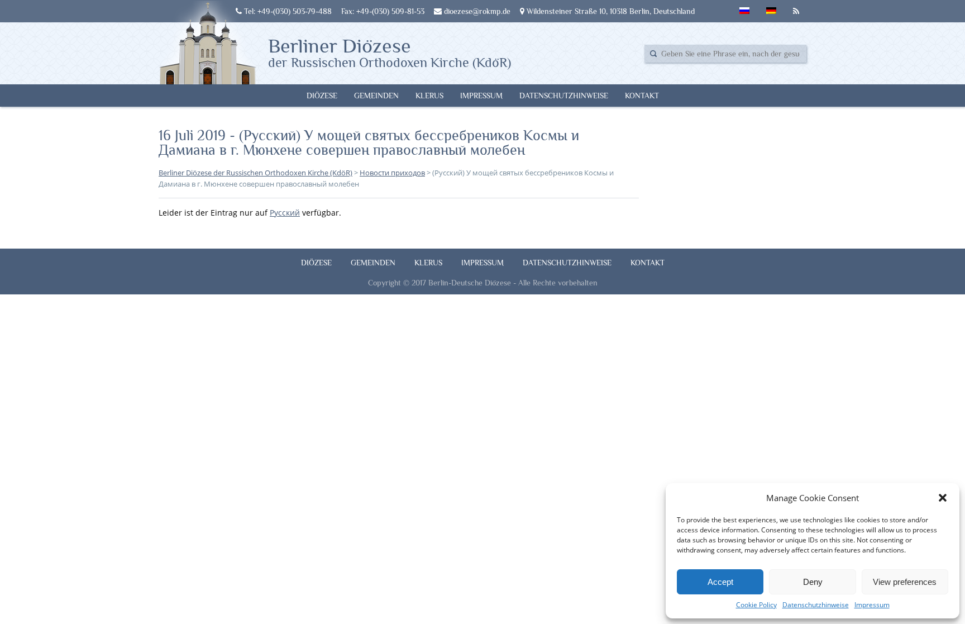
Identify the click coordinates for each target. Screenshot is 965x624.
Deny (813, 582)
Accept (720, 582)
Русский (285, 212)
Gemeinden (376, 95)
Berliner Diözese (389, 52)
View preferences (905, 582)
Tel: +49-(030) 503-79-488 (287, 11)
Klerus (429, 95)
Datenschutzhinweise (815, 604)
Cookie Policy (756, 604)
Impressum (872, 604)
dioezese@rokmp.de (476, 11)
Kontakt (642, 95)
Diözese (322, 95)
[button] (942, 497)
